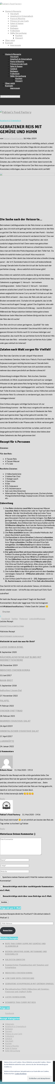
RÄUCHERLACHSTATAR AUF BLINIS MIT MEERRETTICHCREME (20, 659)
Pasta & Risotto (17, 18)
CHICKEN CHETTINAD (11, 710)
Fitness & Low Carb (19, 21)
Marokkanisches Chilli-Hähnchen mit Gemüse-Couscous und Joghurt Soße (27, 990)
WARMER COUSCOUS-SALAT (15, 721)
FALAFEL (4, 700)
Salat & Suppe (16, 23)
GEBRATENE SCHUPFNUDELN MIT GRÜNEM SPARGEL (29, 984)
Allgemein (9, 1024)
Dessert (19, 38)
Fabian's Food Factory (13, 138)
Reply (2, 799)
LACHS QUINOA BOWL (11, 647)
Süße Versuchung (18, 33)
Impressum (15, 45)
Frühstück (15, 30)
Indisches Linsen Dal (11, 690)
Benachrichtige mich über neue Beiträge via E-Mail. (27, 896)
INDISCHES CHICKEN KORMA (15, 670)
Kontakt (9, 42)
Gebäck (14, 26)
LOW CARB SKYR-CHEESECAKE (19, 978)
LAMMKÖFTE (7, 741)
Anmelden (7, 930)
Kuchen (18, 35)
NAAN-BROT (6, 680)
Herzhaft (14, 13)
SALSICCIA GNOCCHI (15, 959)
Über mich (10, 40)
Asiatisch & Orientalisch (21, 16)
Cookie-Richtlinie (20, 1074)
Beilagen (14, 28)
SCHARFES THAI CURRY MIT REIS (20, 1002)
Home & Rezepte (13, 11)
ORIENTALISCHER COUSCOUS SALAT (19, 731)
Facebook (9, 1013)
